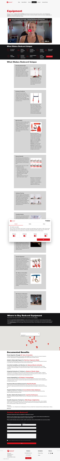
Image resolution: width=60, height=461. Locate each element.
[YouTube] (52, 453)
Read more (9, 408)
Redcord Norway (13, 322)
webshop (36, 317)
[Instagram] (50, 453)
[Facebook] (48, 453)
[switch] (24, 236)
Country (8, 426)
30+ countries (27, 356)
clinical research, (13, 357)
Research (25, 297)
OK (43, 239)
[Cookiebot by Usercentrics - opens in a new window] (46, 221)
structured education (21, 357)
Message (8, 432)
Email (8, 429)
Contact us (28, 450)
